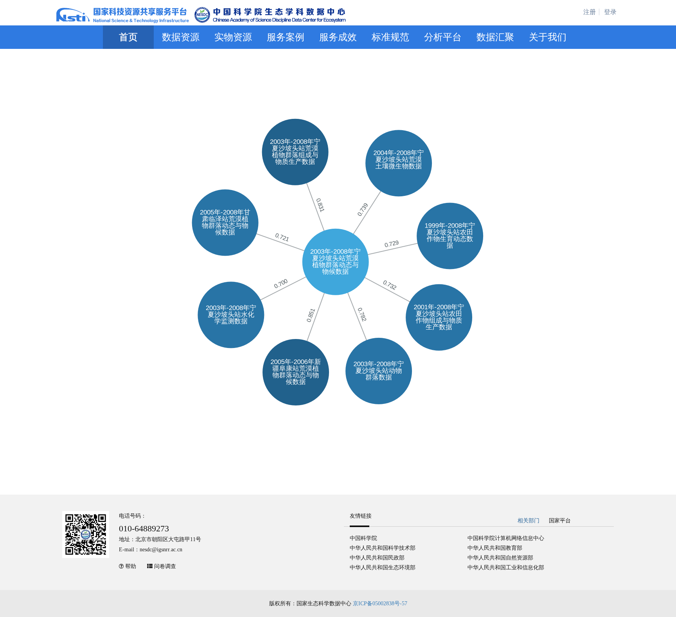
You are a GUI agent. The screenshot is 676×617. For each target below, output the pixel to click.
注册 (589, 12)
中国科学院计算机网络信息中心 (505, 538)
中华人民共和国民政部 (377, 558)
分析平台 (443, 37)
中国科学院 (363, 538)
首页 (128, 37)
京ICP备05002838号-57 (380, 603)
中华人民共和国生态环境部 (382, 567)
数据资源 (181, 37)
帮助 (130, 566)
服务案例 (285, 37)
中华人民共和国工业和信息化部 (505, 567)
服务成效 (338, 37)
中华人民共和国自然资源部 (500, 558)
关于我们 (547, 37)
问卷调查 (165, 566)
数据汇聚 (495, 37)
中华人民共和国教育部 (494, 548)
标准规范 (390, 37)
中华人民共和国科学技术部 (382, 548)
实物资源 (233, 37)
